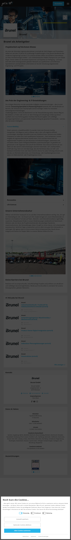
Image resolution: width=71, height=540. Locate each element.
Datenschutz (26, 536)
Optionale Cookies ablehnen (22, 525)
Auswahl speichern (22, 519)
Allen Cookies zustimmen (22, 530)
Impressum (33, 536)
